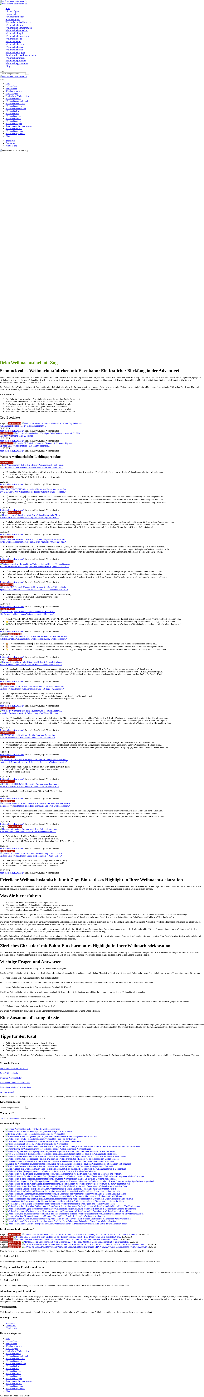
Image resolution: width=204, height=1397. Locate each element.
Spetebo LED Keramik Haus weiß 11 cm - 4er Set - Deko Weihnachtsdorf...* (34, 589)
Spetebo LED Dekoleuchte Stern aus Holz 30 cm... (98, 1237)
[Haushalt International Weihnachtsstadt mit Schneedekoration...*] (28, 829)
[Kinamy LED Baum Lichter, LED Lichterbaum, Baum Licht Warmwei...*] (55, 1234)
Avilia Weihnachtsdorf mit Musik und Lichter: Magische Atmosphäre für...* (33, 542)
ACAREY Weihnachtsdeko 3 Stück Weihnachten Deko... (120, 1244)
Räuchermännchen (14, 1346)
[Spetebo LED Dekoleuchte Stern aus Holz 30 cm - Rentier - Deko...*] (45, 1237)
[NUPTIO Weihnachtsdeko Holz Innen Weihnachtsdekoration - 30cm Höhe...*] (49, 1239)
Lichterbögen (11, 1341)
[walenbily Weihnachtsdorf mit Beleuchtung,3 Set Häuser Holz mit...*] (31, 711)
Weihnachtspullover (14, 1386)
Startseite (3, 1118)
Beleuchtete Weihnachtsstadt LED (15, 1082)
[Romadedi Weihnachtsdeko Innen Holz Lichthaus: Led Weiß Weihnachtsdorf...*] (35, 803)
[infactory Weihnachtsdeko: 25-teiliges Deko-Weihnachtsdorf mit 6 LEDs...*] (47, 433)
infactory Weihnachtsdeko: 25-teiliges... (17, 436)
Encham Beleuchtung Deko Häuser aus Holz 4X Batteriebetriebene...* (31, 664)
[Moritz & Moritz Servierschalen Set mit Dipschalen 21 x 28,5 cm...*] (52, 1242)
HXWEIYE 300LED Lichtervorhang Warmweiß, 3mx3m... (122, 1247)
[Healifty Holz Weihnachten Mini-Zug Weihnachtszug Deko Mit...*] (30, 515)
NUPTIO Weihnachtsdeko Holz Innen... (102, 1239)
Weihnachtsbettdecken (15, 1358)
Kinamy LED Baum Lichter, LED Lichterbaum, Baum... (113, 1234)
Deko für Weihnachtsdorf (11, 1078)
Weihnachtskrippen (14, 1378)
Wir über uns (11, 146)
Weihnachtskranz (13, 1376)
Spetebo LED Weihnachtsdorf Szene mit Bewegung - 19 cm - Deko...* (31, 856)
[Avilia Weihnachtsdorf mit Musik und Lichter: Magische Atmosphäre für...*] (33, 539)
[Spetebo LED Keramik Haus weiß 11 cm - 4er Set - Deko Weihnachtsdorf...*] (34, 587)
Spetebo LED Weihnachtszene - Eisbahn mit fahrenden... (25, 446)
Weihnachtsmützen (14, 1383)
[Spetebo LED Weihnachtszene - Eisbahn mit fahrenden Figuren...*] (44, 443)
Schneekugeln (12, 1348)
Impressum (10, 141)
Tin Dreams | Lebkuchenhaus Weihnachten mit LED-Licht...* (27, 614)
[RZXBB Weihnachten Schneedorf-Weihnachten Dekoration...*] (28, 735)
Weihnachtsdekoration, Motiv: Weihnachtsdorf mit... (23, 426)
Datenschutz (11, 143)
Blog (8, 1391)
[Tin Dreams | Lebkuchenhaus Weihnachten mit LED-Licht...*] (27, 611)
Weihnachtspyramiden (15, 1388)
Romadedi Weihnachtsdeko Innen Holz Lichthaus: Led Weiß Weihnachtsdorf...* (35, 806)
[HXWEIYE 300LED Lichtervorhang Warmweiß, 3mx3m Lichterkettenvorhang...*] (59, 1247)
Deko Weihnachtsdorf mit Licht (14, 1068)
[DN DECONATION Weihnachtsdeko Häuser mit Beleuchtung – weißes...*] (34, 489)
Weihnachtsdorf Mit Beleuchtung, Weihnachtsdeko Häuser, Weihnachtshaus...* (34, 566)
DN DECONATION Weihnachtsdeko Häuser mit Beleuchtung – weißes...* (33, 492)
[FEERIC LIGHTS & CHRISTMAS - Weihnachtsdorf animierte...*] (30, 784)
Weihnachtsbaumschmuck (17, 1356)
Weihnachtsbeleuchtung (16, 1363)
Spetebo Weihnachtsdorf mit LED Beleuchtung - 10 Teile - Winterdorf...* (32, 689)
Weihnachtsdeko (13, 1366)
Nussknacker (11, 1343)
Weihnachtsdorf (7, 1092)
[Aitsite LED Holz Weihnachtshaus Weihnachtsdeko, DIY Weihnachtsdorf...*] (34, 636)
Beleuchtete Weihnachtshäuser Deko (16, 1087)
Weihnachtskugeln (14, 1361)
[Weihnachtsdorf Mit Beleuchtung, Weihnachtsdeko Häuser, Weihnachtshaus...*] (35, 564)
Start (8, 1338)
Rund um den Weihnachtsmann (19, 1381)
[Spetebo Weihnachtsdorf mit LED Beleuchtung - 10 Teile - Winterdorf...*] (32, 686)
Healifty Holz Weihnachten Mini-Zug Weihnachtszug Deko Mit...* (29, 517)
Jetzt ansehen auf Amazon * (12, 431)
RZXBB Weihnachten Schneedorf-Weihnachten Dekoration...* (27, 737)
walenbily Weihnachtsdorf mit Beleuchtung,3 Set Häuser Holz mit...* (30, 713)
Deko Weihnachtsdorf (9, 1073)
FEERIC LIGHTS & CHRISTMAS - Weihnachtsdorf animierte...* (29, 786)
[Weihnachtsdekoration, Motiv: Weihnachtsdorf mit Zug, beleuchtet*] (52, 423)
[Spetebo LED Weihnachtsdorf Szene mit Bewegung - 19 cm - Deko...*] (31, 853)
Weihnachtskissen (13, 1373)
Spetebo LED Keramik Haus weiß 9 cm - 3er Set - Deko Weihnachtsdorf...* (33, 762)
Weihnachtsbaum (13, 1353)
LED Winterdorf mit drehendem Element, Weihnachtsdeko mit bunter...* (31, 467)
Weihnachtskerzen (14, 1371)
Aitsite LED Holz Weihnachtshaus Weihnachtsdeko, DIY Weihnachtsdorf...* (33, 639)
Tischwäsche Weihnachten (17, 1351)
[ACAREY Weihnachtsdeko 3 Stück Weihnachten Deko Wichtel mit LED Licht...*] (58, 1244)
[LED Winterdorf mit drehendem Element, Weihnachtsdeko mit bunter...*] (32, 465)
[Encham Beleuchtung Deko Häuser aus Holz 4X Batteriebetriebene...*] (31, 662)
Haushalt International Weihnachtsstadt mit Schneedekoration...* (28, 831)
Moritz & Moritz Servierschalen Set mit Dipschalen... (106, 1242)
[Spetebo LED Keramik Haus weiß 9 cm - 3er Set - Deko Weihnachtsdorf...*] (34, 759)
